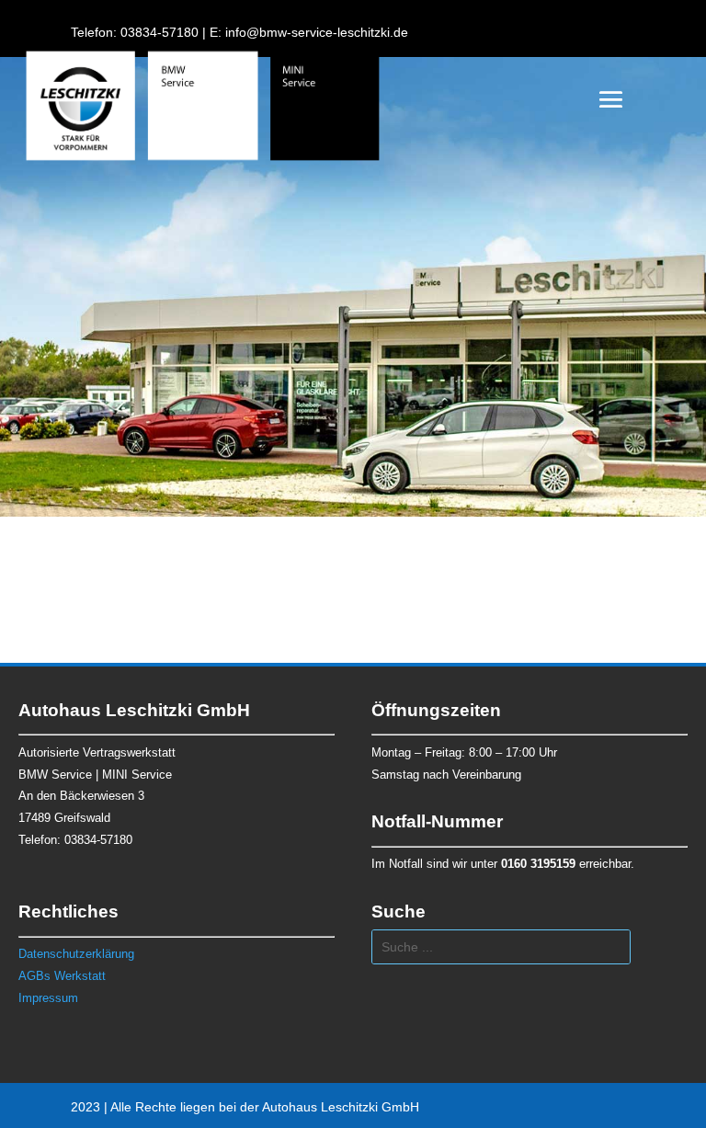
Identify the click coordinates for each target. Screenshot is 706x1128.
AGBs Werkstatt (62, 976)
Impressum (48, 998)
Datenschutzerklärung (76, 954)
